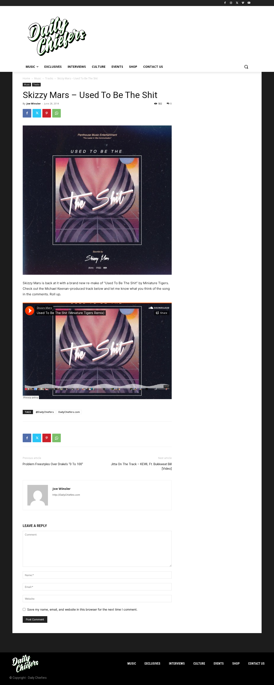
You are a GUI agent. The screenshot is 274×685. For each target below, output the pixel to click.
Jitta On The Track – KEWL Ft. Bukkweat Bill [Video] (141, 466)
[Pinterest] (46, 113)
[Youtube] (248, 3)
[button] (246, 67)
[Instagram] (231, 3)
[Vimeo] (242, 3)
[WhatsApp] (56, 113)
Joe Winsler (34, 103)
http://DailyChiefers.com (66, 494)
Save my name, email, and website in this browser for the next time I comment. (82, 609)
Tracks (49, 78)
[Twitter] (237, 3)
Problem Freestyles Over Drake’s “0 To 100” (53, 464)
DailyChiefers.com (69, 411)
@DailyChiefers (45, 411)
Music (37, 78)
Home (26, 78)
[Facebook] (225, 3)
